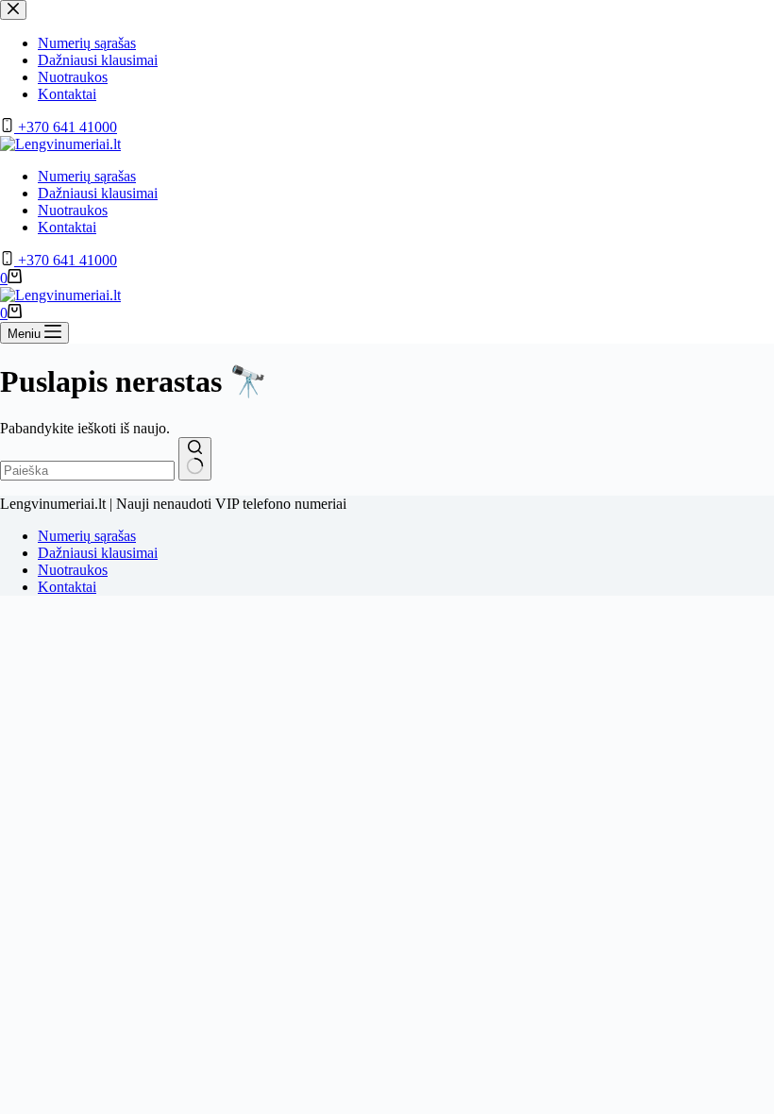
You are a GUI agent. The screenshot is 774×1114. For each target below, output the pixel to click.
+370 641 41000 (65, 260)
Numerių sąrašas (87, 176)
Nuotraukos (73, 210)
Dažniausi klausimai (98, 193)
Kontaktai (67, 227)
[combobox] (87, 471)
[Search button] (194, 459)
